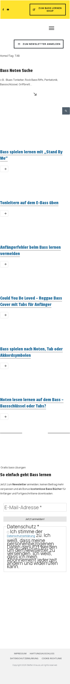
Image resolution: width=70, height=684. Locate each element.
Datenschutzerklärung (21, 536)
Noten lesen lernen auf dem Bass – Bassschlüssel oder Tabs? (31, 403)
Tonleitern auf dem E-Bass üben (29, 203)
